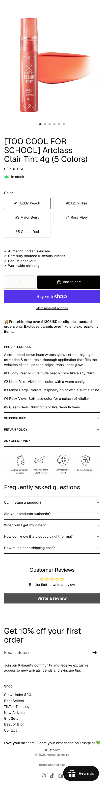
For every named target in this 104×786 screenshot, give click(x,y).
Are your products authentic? (27, 513)
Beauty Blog (14, 724)
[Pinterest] (61, 776)
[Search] (16, 7)
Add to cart (72, 282)
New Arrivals (14, 712)
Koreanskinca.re (57, 755)
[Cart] (97, 7)
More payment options (52, 308)
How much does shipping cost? (29, 548)
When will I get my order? (25, 525)
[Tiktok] (52, 776)
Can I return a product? (22, 502)
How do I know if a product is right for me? (38, 536)
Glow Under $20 (17, 694)
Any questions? (17, 441)
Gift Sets (11, 718)
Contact (10, 730)
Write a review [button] (52, 598)
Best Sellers (14, 700)
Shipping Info (15, 418)
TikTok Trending (16, 706)
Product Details (17, 347)
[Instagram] (43, 776)
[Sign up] (94, 652)
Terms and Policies (52, 765)
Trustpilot (52, 750)
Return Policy (15, 430)
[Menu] (6, 7)
